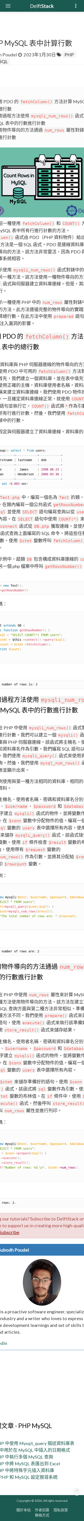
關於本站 (23, 1510)
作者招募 (42, 1510)
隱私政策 (61, 1510)
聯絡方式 (42, 1515)
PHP (69, 54)
